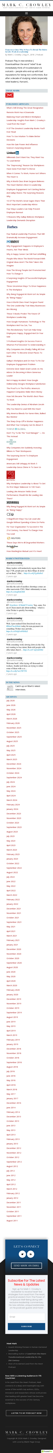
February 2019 (13, 1039)
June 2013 (11, 1125)
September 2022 (14, 868)
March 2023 (12, 849)
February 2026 (13, 723)
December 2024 (14, 764)
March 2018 (12, 1089)
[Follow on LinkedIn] (30, 1254)
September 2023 (14, 827)
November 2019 (14, 1003)
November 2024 (14, 768)
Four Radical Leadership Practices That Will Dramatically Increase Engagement (26, 236)
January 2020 (12, 994)
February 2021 (13, 940)
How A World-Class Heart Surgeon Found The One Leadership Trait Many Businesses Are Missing (26, 305)
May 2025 (11, 750)
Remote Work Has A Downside (20, 112)
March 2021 (12, 935)
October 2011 (13, 1211)
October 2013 (13, 1121)
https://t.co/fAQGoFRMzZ (17, 631)
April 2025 (11, 755)
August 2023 (12, 831)
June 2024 (11, 786)
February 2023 (13, 854)
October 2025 (13, 732)
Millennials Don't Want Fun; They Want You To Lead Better (25, 159)
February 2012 (13, 1193)
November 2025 (14, 727)
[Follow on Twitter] (22, 1254)
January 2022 (12, 904)
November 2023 (14, 818)
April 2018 (11, 1085)
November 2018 (14, 1053)
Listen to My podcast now (26, 1413)
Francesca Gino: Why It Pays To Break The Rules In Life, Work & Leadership (26, 51)
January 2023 (12, 858)
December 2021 (14, 908)
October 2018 (13, 1057)
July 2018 (11, 1071)
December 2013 (14, 1116)
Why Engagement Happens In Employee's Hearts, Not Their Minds (25, 248)
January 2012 (12, 1198)
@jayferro (13, 605)
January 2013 (12, 1143)
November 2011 (14, 1207)
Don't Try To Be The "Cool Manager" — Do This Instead (26, 435)
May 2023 (11, 840)
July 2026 (11, 700)
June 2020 (11, 971)
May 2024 (11, 791)
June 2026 (11, 705)
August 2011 (12, 1220)
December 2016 (14, 1103)
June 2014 (11, 1107)
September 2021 (14, 922)
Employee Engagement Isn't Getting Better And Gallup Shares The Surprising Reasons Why (26, 193)
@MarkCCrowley (26, 605)
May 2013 (11, 1130)
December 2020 (14, 949)
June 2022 (11, 881)
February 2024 (13, 804)
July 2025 (11, 745)
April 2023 (11, 845)
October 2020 (13, 958)
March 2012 (12, 1189)
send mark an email (26, 1265)
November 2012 (14, 1152)
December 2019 (14, 999)
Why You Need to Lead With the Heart (24, 409)
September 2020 (14, 962)
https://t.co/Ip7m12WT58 (16, 671)
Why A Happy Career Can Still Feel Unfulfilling (26, 254)
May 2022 (11, 886)
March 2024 (12, 800)
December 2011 (14, 1202)
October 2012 (13, 1157)
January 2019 (12, 1044)
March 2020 (12, 985)
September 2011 (14, 1216)
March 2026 (12, 718)
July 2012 (11, 1170)
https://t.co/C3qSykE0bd (33, 649)
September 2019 (14, 1012)
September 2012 (14, 1161)
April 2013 (11, 1134)
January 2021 (12, 944)
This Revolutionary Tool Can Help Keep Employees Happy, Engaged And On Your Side (25, 333)
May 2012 (11, 1180)
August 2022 (12, 872)
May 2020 (11, 976)
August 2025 (12, 741)
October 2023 (13, 822)
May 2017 (11, 1094)
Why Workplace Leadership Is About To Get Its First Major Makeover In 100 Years (26, 485)
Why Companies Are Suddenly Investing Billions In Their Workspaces (24, 449)
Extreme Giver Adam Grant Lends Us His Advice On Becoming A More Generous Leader (25, 372)
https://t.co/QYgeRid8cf (33, 573)
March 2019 (12, 1035)
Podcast (39, 54)
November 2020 (14, 953)
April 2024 (11, 795)
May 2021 (11, 926)
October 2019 (13, 1008)
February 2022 (13, 899)
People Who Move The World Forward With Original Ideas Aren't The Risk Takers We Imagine (26, 262)
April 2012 (11, 1184)
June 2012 (11, 1175)
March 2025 (12, 759)
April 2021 (11, 931)
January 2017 (12, 1098)
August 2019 (12, 1017)
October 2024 (13, 773)
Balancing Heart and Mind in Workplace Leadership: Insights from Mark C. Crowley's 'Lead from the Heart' (26, 120)
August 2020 (12, 967)
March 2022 (12, 895)
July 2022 (11, 877)
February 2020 (13, 990)
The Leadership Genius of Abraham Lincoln (25, 404)
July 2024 (11, 782)
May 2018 (11, 1080)
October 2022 (13, 863)
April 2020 (11, 981)
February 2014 (13, 1112)
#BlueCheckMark (13, 626)
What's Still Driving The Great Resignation (25, 107)
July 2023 (11, 836)
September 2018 (14, 1062)
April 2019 (11, 1030)
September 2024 (14, 777)
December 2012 (14, 1148)
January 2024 (12, 809)
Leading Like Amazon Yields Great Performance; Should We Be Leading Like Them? (25, 495)
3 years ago (11, 576)
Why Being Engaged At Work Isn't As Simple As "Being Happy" (26, 508)
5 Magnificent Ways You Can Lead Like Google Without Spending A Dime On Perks (26, 520)
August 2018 (12, 1067)
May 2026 (11, 709)
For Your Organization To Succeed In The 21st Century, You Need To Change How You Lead (25, 530)
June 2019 (11, 1021)
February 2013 (13, 1139)
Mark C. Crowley (14, 54)
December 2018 (14, 1048)
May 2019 (11, 1026)
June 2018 (11, 1075)
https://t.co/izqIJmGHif (15, 591)
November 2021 (14, 913)
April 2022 (11, 890)
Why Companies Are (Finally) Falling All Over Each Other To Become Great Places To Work (26, 352)
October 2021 (13, 917)
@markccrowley (15, 565)
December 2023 (14, 813)
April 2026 (11, 714)
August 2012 (12, 1166)
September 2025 (14, 736)
